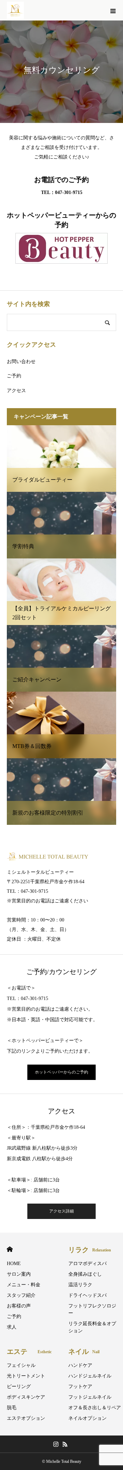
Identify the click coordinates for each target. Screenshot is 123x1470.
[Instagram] (55, 1444)
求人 (11, 1327)
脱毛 (11, 1407)
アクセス (16, 390)
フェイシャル (21, 1365)
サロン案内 (19, 1274)
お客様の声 (19, 1305)
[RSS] (65, 1444)
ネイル (83, 1351)
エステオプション (26, 1418)
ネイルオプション (87, 1418)
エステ (29, 1351)
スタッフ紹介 (21, 1295)
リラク (89, 1249)
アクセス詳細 (61, 1211)
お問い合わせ (21, 361)
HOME (10, 1249)
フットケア (80, 1386)
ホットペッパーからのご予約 (61, 1072)
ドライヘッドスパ (87, 1295)
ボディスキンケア (26, 1397)
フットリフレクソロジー (92, 1309)
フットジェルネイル (89, 1397)
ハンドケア (80, 1365)
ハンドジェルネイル (89, 1375)
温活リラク (80, 1284)
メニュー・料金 (23, 1284)
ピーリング (19, 1386)
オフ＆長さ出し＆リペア (94, 1407)
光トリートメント (26, 1375)
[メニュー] (113, 10)
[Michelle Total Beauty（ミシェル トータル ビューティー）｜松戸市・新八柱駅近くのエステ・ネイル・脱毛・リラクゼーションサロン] (15, 10)
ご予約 (14, 375)
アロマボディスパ (87, 1263)
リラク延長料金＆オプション (92, 1327)
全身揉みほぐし (85, 1274)
